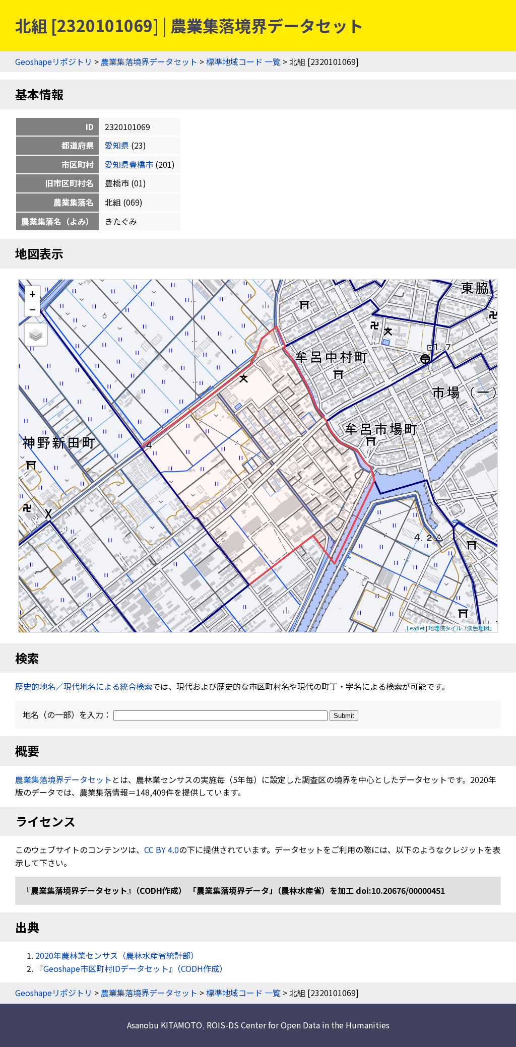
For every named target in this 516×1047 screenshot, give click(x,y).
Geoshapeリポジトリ (53, 61)
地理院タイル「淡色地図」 (461, 628)
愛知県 (117, 145)
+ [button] (32, 293)
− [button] (32, 308)
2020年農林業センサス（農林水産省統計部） (117, 955)
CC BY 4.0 (161, 849)
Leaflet (416, 628)
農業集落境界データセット (149, 61)
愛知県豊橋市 (129, 164)
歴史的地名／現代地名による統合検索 (83, 686)
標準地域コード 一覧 (243, 61)
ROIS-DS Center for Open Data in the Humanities (298, 1025)
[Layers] (36, 334)
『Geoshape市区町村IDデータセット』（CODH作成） (131, 968)
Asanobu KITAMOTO (164, 1025)
